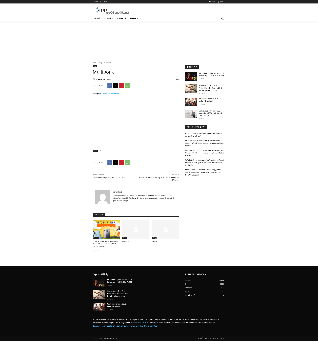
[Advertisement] (159, 40)
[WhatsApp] (127, 85)
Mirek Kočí (101, 79)
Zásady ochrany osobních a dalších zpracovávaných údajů (118, 326)
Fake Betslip (189, 160)
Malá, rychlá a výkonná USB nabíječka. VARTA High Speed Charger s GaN (210, 113)
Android (102, 151)
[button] (222, 19)
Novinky (96, 238)
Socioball (125, 242)
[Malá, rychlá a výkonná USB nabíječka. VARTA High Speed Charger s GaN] (191, 114)
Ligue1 (187, 133)
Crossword (189, 140)
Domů (95, 63)
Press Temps (190, 170)
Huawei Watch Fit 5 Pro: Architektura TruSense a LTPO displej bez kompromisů (210, 88)
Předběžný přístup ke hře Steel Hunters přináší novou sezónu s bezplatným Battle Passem (204, 143)
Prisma (154, 242)
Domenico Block (191, 150)
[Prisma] (165, 229)
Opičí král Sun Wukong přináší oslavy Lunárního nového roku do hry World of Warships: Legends (203, 172)
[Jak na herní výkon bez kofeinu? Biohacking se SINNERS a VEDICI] (191, 76)
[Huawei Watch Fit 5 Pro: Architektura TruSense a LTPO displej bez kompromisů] (191, 88)
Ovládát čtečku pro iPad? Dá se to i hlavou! (110, 177)
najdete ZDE (143, 322)
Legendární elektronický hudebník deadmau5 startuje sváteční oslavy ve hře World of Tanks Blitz (204, 162)
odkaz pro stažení (111, 93)
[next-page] (98, 252)
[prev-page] (94, 252)
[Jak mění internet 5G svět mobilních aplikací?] (191, 102)
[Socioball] (136, 229)
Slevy (100, 63)
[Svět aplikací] (112, 10)
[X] (115, 85)
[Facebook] (109, 85)
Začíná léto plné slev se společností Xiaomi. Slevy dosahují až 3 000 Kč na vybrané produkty (106, 244)
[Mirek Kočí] (94, 79)
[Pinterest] (121, 85)
